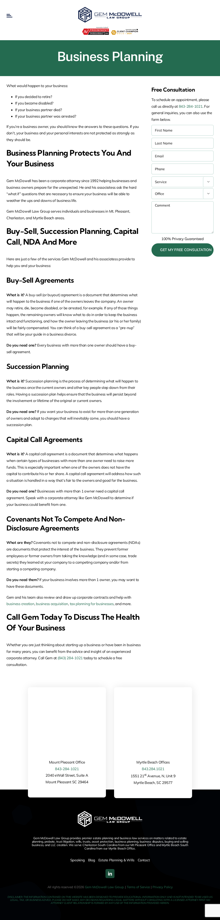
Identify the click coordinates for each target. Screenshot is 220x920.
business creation (20, 603)
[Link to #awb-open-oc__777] (9, 15)
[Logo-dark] (110, 8)
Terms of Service (138, 887)
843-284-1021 (191, 106)
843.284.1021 (153, 769)
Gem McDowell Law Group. (104, 887)
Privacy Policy (163, 887)
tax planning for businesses (92, 603)
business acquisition (52, 603)
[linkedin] (110, 873)
